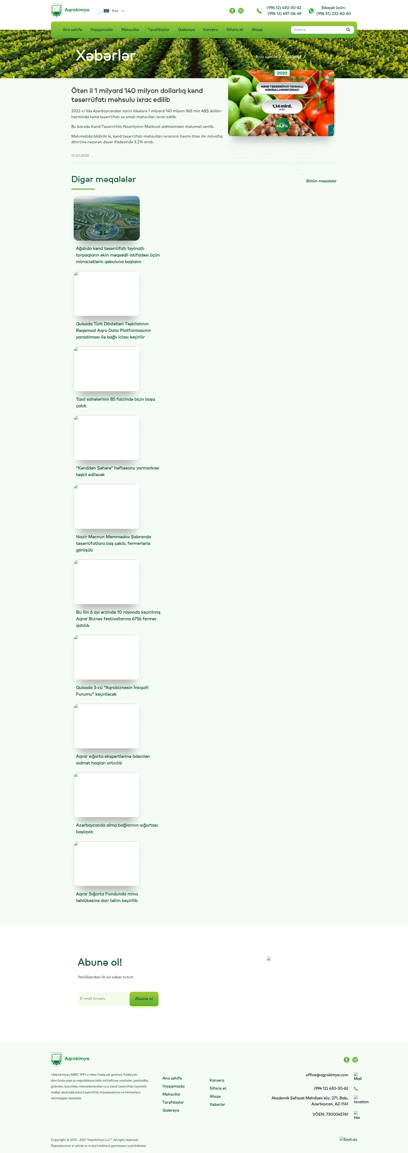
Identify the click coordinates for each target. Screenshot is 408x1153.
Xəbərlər (293, 57)
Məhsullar (130, 30)
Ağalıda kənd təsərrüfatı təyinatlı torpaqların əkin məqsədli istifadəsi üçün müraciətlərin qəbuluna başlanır (118, 255)
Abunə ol (144, 999)
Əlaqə (257, 30)
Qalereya (186, 30)
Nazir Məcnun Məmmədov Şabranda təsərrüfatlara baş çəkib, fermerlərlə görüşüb (113, 543)
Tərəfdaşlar (159, 30)
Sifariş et (234, 30)
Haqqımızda (102, 30)
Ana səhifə (72, 30)
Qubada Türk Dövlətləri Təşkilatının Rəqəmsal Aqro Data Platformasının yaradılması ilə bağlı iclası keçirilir (113, 330)
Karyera (210, 30)
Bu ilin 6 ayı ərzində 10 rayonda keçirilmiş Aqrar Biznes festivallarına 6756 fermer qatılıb (118, 619)
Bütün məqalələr (321, 181)
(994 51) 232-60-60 (333, 14)
